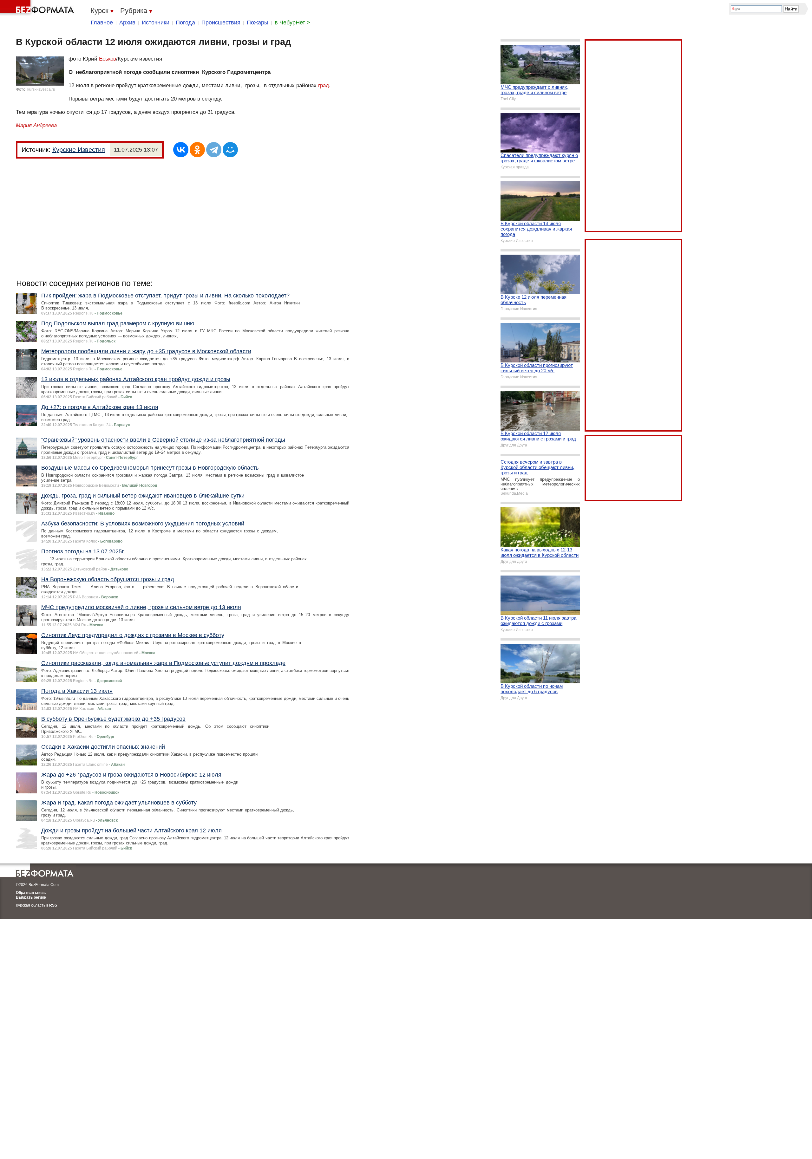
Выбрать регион (31, 897)
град (323, 85)
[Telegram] (213, 149)
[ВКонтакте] (180, 149)
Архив (127, 22)
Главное (102, 22)
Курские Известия (78, 149)
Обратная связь (31, 892)
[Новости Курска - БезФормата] (38, 8)
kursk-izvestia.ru (41, 89)
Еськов (107, 59)
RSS (53, 905)
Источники (155, 22)
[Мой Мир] (230, 149)
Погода (185, 22)
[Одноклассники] (197, 149)
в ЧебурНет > (292, 22)
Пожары (257, 22)
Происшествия (220, 22)
